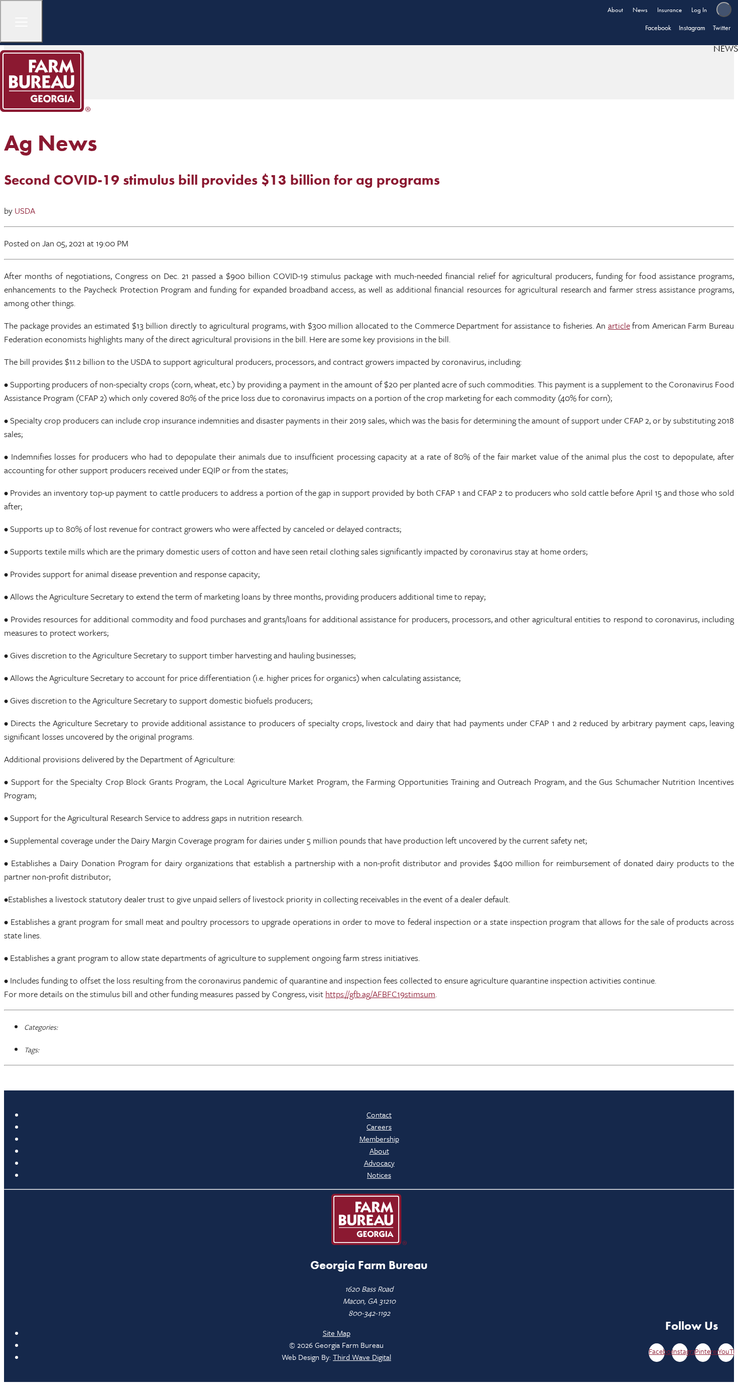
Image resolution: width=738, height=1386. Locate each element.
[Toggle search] (723, 9)
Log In (699, 10)
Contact (379, 1114)
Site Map (336, 1332)
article (619, 325)
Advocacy (379, 1162)
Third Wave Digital (362, 1356)
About (615, 10)
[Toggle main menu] (21, 21)
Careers (379, 1126)
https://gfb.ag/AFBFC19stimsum (380, 994)
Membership (379, 1138)
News (640, 10)
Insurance (669, 10)
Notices (379, 1174)
